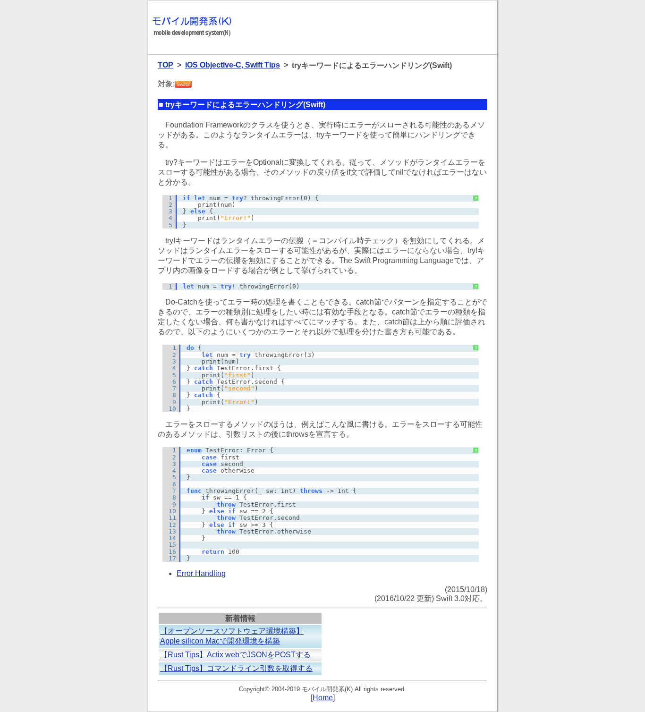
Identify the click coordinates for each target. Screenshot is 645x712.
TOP (165, 65)
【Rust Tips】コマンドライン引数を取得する (236, 668)
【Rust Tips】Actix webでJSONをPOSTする (235, 655)
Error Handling (201, 573)
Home (323, 698)
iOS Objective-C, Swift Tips (232, 65)
